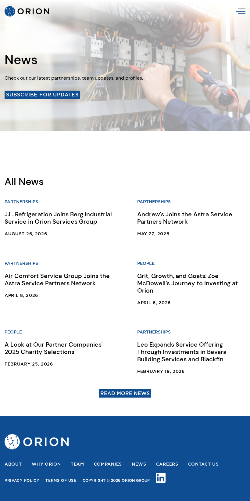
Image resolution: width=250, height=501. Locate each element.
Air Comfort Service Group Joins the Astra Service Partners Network (57, 279)
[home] (27, 11)
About (13, 464)
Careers (167, 464)
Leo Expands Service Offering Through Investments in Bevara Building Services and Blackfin (182, 352)
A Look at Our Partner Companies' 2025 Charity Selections (53, 348)
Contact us (203, 464)
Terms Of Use (60, 480)
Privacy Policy (22, 480)
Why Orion (46, 464)
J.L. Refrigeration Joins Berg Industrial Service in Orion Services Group (58, 218)
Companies (108, 464)
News (139, 464)
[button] (240, 11)
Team (77, 464)
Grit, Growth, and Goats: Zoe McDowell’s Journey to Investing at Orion (187, 283)
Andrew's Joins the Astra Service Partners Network (184, 218)
